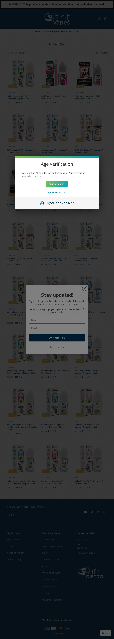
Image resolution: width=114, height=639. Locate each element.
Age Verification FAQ (57, 192)
